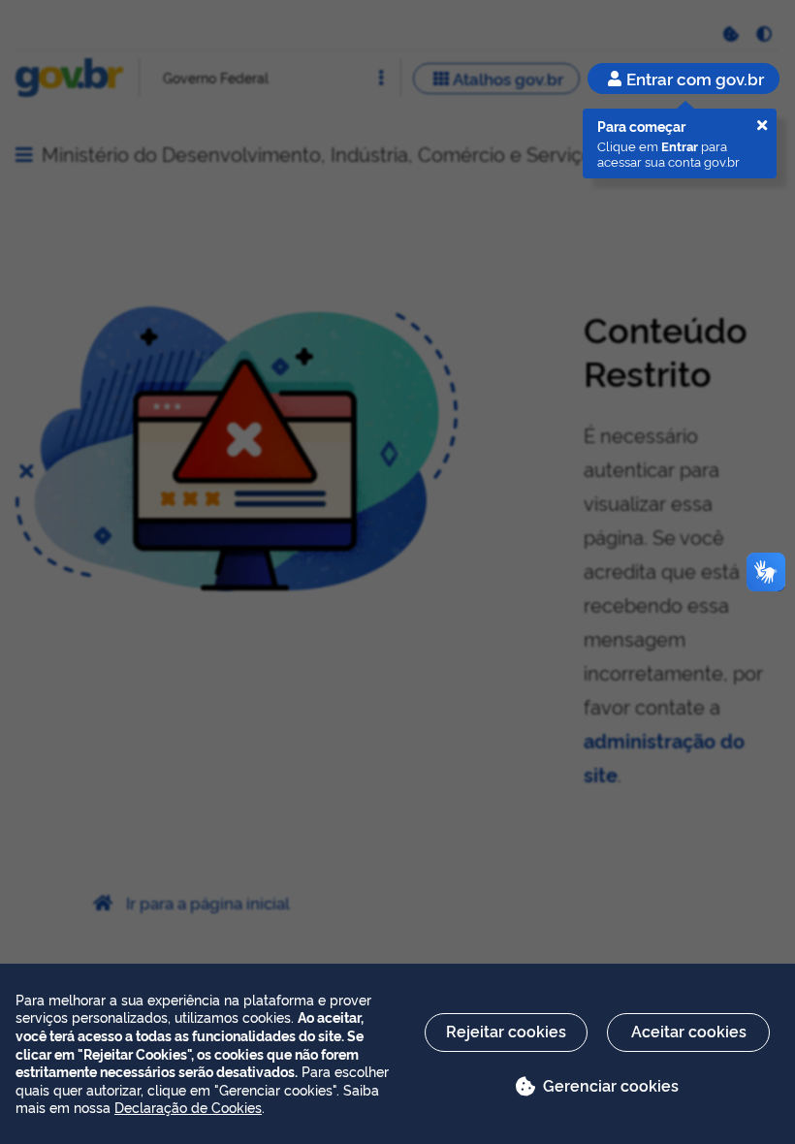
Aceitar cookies (689, 1030)
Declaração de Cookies (188, 1106)
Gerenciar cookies (611, 1085)
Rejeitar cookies (506, 1030)
